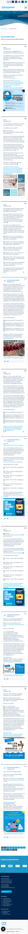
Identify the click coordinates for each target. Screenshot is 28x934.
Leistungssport (6, 902)
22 (5, 361)
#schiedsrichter (15, 82)
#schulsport (17, 80)
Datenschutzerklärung (11, 931)
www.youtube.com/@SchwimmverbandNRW (13, 445)
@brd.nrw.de (12, 78)
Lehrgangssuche (6, 898)
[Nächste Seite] (13, 850)
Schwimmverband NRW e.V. (13, 280)
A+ (13, 1)
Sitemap (17, 931)
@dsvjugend (20, 87)
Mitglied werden (6, 911)
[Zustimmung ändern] (3, 929)
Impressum (3, 931)
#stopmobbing (6, 802)
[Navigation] (25, 7)
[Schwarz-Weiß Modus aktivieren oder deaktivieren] (16, 2)
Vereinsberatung (6, 914)
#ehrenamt (20, 82)
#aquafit (11, 172)
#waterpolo (11, 338)
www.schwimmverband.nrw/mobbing (16, 780)
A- (7, 1)
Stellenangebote (6, 905)
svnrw (4, 47)
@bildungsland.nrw (19, 83)
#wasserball (5, 338)
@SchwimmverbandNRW (17, 534)
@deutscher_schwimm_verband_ (10, 87)
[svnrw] (25, 46)
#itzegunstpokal (14, 495)
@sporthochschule (7, 166)
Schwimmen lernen (7, 900)
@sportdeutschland (7, 89)
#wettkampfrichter (7, 82)
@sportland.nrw (6, 84)
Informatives (5, 28)
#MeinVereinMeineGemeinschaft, (10, 788)
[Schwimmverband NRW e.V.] (4, 280)
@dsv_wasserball (7, 584)
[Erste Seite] (2, 847)
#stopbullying (13, 802)
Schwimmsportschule (7, 904)
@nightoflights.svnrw (7, 173)
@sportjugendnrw (7, 86)
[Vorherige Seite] (5, 847)
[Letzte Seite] (16, 850)
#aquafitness (6, 172)
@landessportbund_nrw (15, 84)
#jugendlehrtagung (7, 657)
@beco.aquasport (15, 166)
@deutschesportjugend (17, 89)
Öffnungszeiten (5, 891)
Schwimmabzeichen (7, 901)
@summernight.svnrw (17, 172)
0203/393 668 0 (5, 884)
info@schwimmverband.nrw (8, 887)
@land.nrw (12, 83)
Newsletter (5, 912)
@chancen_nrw (6, 83)
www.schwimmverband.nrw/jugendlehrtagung (13, 624)
